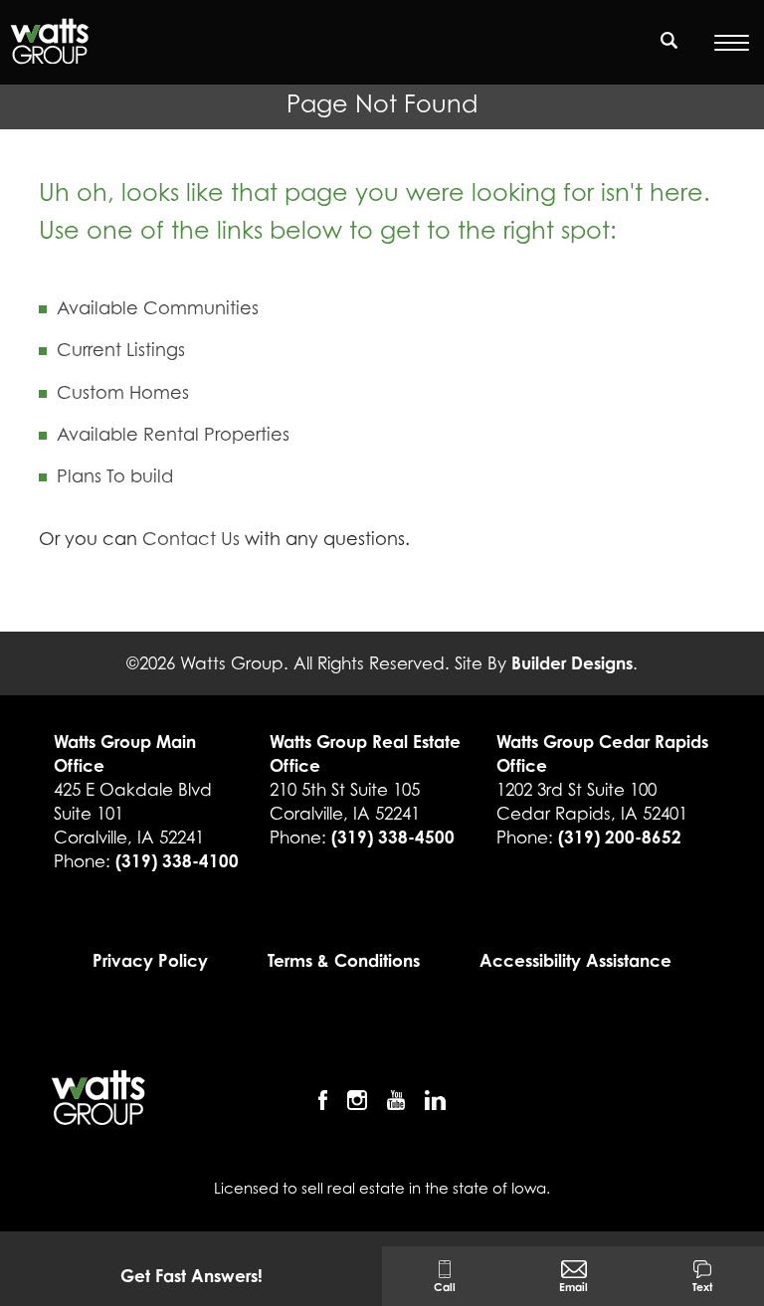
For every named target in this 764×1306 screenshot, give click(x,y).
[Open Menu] (731, 43)
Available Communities (158, 307)
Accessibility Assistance (575, 960)
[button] (669, 53)
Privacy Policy (150, 960)
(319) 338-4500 (393, 837)
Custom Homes (123, 392)
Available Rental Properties (173, 434)
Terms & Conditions (344, 960)
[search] (669, 40)
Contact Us (191, 538)
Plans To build (115, 476)
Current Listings (121, 349)
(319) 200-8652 (619, 837)
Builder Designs (572, 663)
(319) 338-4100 (177, 860)
